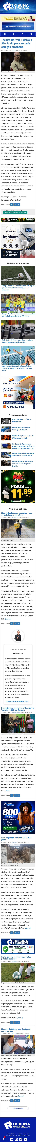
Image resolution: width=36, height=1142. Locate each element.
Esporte (13, 50)
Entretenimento (16, 712)
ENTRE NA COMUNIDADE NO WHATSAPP (15, 212)
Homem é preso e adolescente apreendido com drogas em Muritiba (22, 464)
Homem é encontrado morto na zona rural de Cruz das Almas (23, 454)
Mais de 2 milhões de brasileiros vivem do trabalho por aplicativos (16, 514)
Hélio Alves (21, 1133)
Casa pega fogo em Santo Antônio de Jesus (16, 839)
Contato (27, 1133)
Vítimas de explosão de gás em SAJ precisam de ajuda (23, 437)
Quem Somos (14, 1133)
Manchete (14, 842)
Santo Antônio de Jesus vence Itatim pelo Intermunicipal (16, 958)
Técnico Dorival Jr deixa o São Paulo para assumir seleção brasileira (16, 43)
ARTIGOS (14, 517)
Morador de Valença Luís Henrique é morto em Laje (15, 1030)
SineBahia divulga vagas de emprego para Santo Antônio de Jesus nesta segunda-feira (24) (23, 446)
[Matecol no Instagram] (18, 220)
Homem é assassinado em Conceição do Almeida (21, 429)
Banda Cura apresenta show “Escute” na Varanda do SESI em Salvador (17, 709)
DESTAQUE (14, 1033)
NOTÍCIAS (14, 961)
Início (8, 1133)
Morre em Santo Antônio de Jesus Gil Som (21, 420)
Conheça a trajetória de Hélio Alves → (18, 701)
